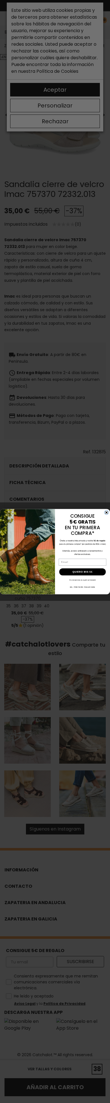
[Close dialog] (106, 512)
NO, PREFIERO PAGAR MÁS (82, 587)
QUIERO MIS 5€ (82, 571)
